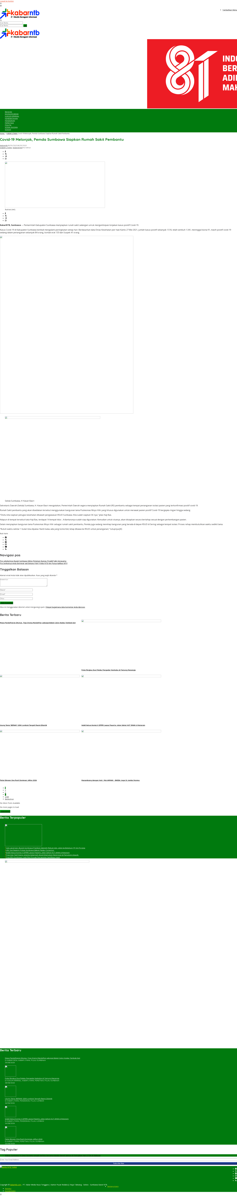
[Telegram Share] (6, 156)
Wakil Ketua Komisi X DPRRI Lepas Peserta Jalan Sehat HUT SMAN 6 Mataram (113, 725)
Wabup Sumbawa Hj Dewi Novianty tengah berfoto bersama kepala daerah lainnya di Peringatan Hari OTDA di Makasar (53, 1155)
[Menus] (1, 3)
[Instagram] (6, 544)
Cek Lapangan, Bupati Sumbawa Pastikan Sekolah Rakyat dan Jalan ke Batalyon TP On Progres (45, 848)
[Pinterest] (6, 542)
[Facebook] (6, 537)
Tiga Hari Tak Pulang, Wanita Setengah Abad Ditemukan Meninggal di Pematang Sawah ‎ (42, 855)
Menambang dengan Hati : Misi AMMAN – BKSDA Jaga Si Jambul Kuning (110, 780)
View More (5, 811)
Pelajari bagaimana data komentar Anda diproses (65, 607)
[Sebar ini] (5, 152)
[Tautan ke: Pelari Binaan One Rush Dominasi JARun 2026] (10, 1136)
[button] (25, 25)
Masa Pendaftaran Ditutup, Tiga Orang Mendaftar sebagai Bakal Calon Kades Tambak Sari (38, 623)
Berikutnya (9, 799)
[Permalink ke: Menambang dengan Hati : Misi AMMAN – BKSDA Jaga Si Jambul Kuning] (121, 731)
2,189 (7, 797)
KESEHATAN (17, 148)
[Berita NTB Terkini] (20, 18)
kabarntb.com (16, 1185)
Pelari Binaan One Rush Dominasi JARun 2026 (18, 780)
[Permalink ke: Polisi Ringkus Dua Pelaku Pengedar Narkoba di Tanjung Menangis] (121, 621)
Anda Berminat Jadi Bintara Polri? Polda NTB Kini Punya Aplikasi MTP (34, 563)
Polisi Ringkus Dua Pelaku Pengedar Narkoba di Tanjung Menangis (108, 670)
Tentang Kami (112, 1186)
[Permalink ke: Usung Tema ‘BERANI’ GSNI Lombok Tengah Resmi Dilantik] (40, 676)
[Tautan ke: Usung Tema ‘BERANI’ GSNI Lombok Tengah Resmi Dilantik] (10, 1096)
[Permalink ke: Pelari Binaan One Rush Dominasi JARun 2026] (40, 731)
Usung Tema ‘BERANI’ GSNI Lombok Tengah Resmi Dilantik (23, 725)
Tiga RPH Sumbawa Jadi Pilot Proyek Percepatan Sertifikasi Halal (33, 857)
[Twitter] (6, 540)
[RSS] (6, 549)
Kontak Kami (10, 1191)
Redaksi (8, 1188)
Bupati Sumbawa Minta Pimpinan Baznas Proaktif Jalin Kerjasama (33, 561)
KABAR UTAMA (6, 148)
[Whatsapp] (6, 159)
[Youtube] (6, 547)
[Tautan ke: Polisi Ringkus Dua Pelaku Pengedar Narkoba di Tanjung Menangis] (10, 1076)
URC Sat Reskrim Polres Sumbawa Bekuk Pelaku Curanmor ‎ (30, 850)
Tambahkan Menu (229, 10)
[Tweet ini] (6, 154)
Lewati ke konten (7, 1)
